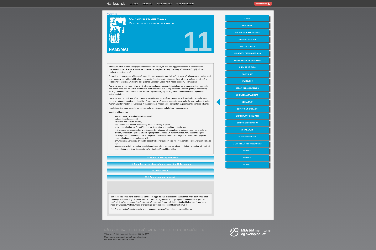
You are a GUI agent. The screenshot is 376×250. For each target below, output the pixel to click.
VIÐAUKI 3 (247, 165)
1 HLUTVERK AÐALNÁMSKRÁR (247, 32)
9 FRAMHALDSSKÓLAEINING (247, 88)
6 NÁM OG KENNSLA (247, 67)
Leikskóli (134, 3)
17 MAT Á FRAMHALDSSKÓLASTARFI (247, 144)
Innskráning (262, 3)
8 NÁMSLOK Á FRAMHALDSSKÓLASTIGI (247, 82)
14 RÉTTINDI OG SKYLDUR (247, 123)
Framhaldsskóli (164, 3)
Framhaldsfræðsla (185, 3)
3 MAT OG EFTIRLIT (247, 46)
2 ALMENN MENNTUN (247, 39)
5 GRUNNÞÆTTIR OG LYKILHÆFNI (247, 60)
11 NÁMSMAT (247, 102)
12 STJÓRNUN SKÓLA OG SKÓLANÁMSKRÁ (247, 110)
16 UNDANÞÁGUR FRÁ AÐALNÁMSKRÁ (247, 138)
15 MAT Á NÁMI (247, 130)
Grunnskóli (147, 3)
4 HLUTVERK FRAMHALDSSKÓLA (247, 53)
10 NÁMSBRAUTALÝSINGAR (247, 95)
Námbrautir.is (115, 3)
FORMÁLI (247, 18)
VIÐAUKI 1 (247, 151)
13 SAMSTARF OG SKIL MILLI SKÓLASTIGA (247, 117)
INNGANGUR (247, 25)
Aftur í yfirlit (112, 14)
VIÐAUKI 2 (247, 158)
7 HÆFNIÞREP (247, 74)
